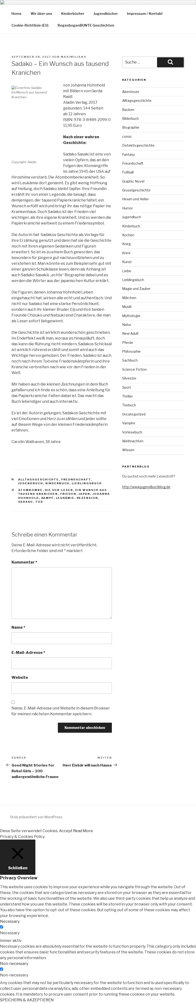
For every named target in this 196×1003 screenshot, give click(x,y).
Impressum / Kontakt (145, 14)
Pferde (127, 342)
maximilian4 (73, 56)
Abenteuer (130, 92)
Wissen (128, 450)
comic (127, 136)
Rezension (87, 498)
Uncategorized (134, 414)
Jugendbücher (105, 14)
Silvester (129, 378)
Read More (83, 831)
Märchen (129, 298)
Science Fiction (134, 369)
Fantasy (128, 154)
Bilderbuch (130, 118)
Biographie (130, 127)
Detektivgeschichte (138, 145)
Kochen (128, 235)
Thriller (127, 396)
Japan (84, 494)
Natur (126, 325)
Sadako (25, 501)
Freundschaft (76, 479)
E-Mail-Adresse (28, 652)
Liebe (126, 271)
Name (18, 627)
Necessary (10, 933)
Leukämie (65, 498)
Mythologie (131, 316)
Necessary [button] (10, 921)
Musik (127, 307)
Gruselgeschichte (136, 190)
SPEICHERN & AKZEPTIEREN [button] (27, 1000)
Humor (127, 208)
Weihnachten (132, 441)
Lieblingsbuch (87, 483)
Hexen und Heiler (135, 199)
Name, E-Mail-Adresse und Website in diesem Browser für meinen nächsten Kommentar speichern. (60, 711)
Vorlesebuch (132, 432)
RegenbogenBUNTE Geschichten (86, 25)
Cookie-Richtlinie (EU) (30, 25)
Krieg (126, 244)
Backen (128, 110)
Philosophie (131, 351)
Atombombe (30, 490)
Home (16, 14)
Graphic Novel (133, 181)
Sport (126, 387)
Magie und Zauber (136, 289)
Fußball (128, 172)
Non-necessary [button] (14, 963)
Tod (39, 501)
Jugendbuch (30, 483)
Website (19, 677)
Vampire (128, 423)
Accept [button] (65, 831)
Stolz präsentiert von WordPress (36, 817)
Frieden (68, 494)
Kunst (127, 262)
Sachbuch (130, 360)
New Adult (130, 333)
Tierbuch (129, 405)
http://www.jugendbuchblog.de (146, 487)
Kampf (47, 498)
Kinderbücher (72, 14)
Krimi (126, 253)
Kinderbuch (57, 483)
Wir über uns (41, 14)
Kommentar (24, 562)
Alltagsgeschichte (38, 479)
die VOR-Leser (59, 490)
